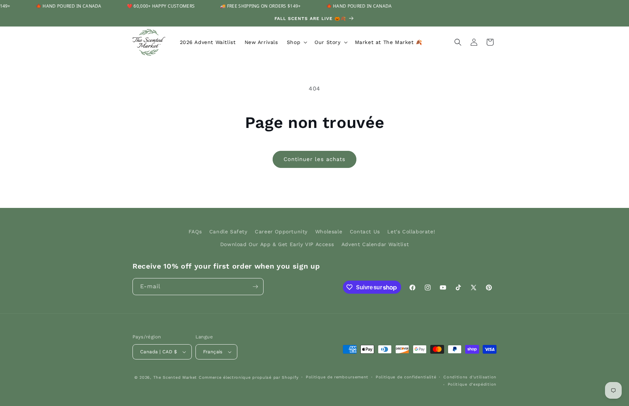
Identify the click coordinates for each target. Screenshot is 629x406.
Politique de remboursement (337, 377)
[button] (296, 42)
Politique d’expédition (472, 384)
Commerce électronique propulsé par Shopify (248, 377)
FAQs (195, 231)
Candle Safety (228, 231)
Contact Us (365, 231)
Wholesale (328, 231)
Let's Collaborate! (411, 231)
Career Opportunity (281, 231)
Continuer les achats (314, 159)
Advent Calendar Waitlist (375, 244)
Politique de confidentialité (406, 377)
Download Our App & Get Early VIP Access (277, 244)
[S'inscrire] (255, 286)
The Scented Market (175, 377)
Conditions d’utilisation (470, 377)
